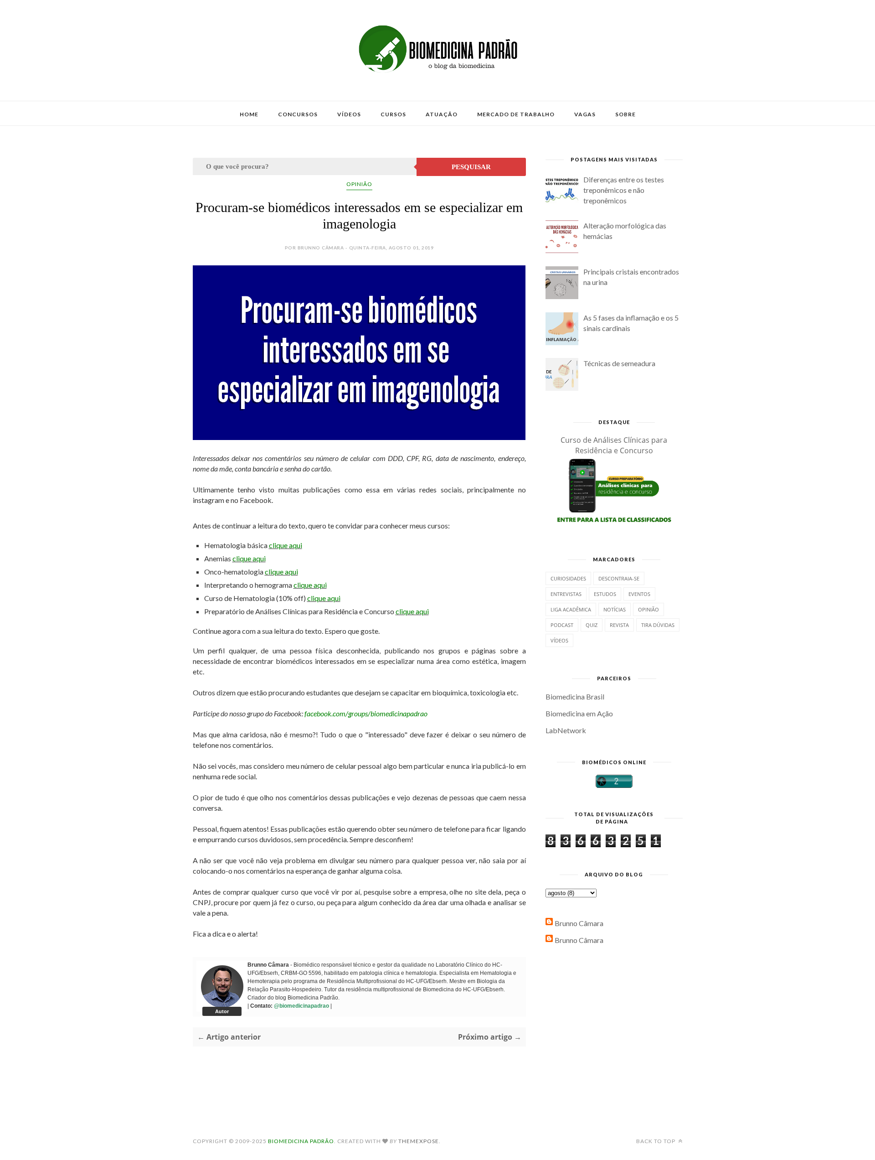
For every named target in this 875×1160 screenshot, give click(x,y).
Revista (619, 624)
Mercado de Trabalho (516, 114)
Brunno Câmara (579, 923)
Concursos (298, 114)
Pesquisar (471, 167)
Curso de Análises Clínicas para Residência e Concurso (614, 445)
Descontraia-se (618, 578)
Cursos (393, 114)
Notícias (614, 609)
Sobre (625, 114)
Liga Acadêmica (571, 609)
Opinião (359, 184)
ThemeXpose (418, 1141)
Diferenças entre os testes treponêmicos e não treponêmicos (623, 190)
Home (249, 114)
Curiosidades (568, 578)
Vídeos (349, 114)
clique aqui (285, 545)
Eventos (639, 593)
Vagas (585, 114)
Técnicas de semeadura (619, 363)
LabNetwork (566, 730)
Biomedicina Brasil (575, 696)
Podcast (562, 624)
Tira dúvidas (657, 624)
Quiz (591, 624)
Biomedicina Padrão (301, 1141)
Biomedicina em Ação (579, 713)
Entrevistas (566, 593)
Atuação (442, 114)
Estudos (605, 593)
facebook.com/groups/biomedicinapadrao (365, 713)
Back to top (656, 1141)
